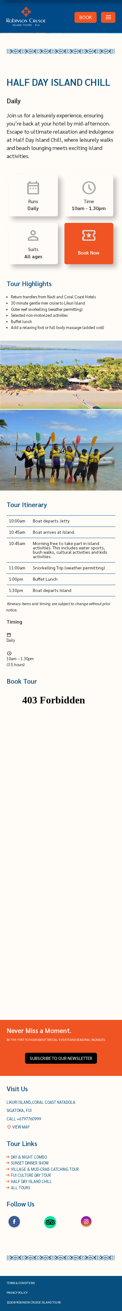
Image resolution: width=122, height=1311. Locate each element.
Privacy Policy (17, 1292)
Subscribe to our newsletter (61, 1058)
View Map (18, 1126)
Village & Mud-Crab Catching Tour (45, 1169)
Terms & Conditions (21, 1283)
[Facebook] (14, 1228)
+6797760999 (29, 1118)
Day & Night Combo (29, 1156)
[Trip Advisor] (50, 1228)
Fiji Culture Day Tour (31, 1175)
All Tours (20, 1187)
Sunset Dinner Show (29, 1162)
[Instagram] (86, 1228)
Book (85, 17)
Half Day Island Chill (31, 1181)
